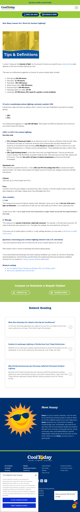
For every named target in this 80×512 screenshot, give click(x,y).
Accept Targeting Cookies (19, 500)
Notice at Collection (66, 466)
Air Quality (8, 468)
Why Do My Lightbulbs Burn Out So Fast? (21, 271)
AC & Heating (8, 466)
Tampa (25, 259)
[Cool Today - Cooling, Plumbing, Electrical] (8, 7)
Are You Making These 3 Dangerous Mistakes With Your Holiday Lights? (31, 268)
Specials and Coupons (29, 468)
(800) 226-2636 (32, 15)
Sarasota (37, 259)
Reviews (25, 466)
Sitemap (44, 470)
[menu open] (76, 7)
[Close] (36, 475)
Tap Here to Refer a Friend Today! (40, 2)
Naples (46, 259)
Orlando (31, 259)
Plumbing (7, 470)
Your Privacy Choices (66, 468)
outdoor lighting (67, 64)
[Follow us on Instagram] (45, 481)
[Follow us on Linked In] (41, 481)
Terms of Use (45, 472)
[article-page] (70, 327)
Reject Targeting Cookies (19, 505)
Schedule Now (50, 15)
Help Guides (45, 468)
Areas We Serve (46, 466)
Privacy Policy (64, 470)
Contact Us (22, 293)
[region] (19, 492)
